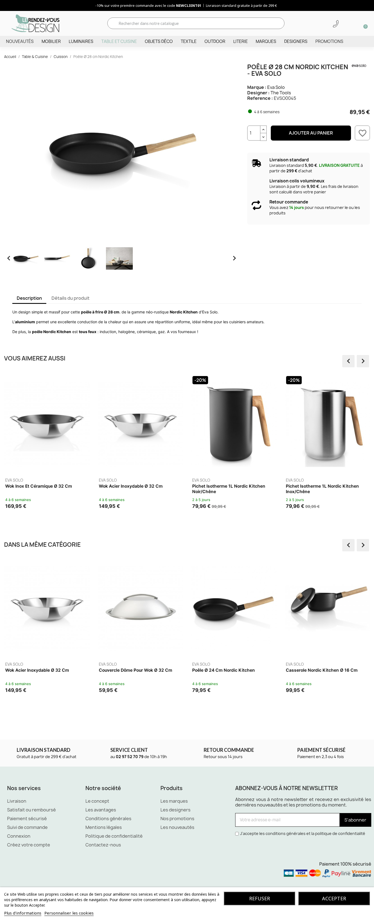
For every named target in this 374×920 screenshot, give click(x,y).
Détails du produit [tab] (70, 298)
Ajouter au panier (311, 133)
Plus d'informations (22, 913)
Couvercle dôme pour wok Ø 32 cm (135, 670)
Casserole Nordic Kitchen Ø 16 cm (322, 670)
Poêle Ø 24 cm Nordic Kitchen (223, 670)
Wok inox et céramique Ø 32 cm (38, 486)
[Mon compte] (345, 23)
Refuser (259, 898)
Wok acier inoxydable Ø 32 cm (131, 486)
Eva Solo (276, 87)
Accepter (334, 898)
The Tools (281, 93)
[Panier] (363, 23)
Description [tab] (29, 298)
